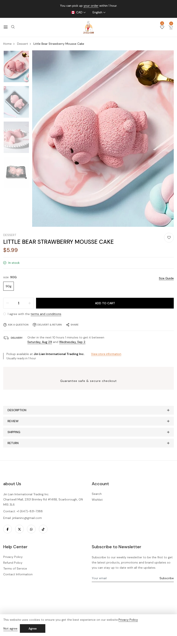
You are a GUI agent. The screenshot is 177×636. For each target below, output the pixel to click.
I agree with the (34, 314)
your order (91, 6)
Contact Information (18, 574)
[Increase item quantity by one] (29, 303)
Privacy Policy (13, 557)
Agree (32, 628)
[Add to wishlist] (169, 237)
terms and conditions (46, 314)
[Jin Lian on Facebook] (7, 529)
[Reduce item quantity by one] (7, 303)
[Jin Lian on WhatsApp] (31, 529)
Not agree (10, 628)
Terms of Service (15, 568)
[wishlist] (162, 27)
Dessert (9, 235)
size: (10, 277)
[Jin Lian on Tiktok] (43, 529)
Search (97, 494)
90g (8, 286)
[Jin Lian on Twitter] (19, 529)
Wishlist (97, 500)
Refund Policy (12, 563)
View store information (106, 354)
